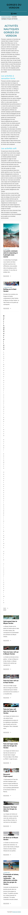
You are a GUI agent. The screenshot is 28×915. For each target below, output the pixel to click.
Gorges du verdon (6, 17)
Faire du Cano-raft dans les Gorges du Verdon (10, 711)
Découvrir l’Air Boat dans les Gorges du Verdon (10, 809)
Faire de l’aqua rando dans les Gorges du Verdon (10, 746)
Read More (6, 276)
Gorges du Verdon (14, 6)
